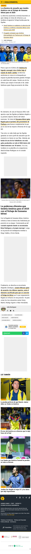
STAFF (12, 503)
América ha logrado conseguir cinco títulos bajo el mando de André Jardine (14, 70)
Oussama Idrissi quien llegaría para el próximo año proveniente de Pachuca (15, 121)
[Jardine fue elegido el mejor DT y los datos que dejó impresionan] (15, 476)
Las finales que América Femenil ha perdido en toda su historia (15, 461)
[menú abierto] (2, 2)
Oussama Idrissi (6, 320)
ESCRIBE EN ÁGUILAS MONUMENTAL (10, 505)
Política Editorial (5, 522)
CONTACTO (18, 503)
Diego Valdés (5, 317)
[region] (15, 552)
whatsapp (7, 333)
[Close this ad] (30, 549)
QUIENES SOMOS (5, 503)
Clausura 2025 (18, 315)
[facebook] (17, 497)
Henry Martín (14, 317)
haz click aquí (10, 515)
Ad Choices (13, 522)
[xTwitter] (23, 497)
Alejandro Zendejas (7, 315)
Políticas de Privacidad (20, 520)
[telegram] (26, 497)
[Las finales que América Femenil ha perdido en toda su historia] (15, 447)
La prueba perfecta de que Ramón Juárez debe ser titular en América (14, 403)
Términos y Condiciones (7, 520)
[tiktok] (29, 497)
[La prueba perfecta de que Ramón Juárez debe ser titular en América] (15, 389)
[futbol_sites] (7, 527)
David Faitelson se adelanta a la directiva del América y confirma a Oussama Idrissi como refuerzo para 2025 (17, 28)
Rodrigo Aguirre (17, 320)
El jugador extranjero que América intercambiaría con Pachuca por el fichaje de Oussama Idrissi (17, 35)
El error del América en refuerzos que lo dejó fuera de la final (15, 432)
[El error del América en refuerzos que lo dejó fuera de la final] (15, 418)
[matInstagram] (20, 497)
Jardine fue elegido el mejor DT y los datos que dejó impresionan (15, 490)
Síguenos (23, 326)
